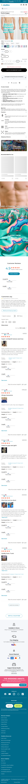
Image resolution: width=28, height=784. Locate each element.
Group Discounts (4, 744)
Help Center (3, 738)
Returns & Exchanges (5, 740)
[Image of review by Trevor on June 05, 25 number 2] (10, 505)
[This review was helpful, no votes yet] (22, 384)
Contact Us (3, 751)
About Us (3, 760)
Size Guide (24, 59)
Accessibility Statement (6, 771)
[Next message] (25, 77)
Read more (4, 517)
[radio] (2, 46)
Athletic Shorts (4, 719)
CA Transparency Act (5, 769)
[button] (8, 28)
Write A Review (14, 273)
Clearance (3, 730)
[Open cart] (23, 5)
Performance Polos (5, 728)
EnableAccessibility (24, 1)
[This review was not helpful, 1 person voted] (25, 489)
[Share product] (19, 83)
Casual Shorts (4, 722)
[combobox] (21, 328)
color (10, 322)
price (14, 322)
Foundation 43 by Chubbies (7, 765)
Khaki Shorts (4, 724)
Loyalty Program (4, 753)
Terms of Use (4, 782)
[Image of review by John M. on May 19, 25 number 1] (4, 558)
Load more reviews (13, 605)
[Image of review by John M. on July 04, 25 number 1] (4, 400)
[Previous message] (2, 77)
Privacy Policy (17, 782)
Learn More (14, 673)
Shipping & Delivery (5, 742)
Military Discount (5, 746)
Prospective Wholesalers (6, 767)
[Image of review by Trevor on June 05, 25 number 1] (4, 505)
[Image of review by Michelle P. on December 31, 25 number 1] (4, 343)
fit (6, 322)
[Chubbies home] (5, 5)
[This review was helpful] (22, 489)
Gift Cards (3, 732)
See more (4, 380)
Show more (4, 325)
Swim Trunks (4, 717)
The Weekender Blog (5, 755)
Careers (2, 773)
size (3, 322)
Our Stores (14, 631)
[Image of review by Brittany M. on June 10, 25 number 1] (4, 450)
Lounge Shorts (4, 726)
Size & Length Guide (5, 749)
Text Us (9, 705)
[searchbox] (7, 316)
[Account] (21, 5)
